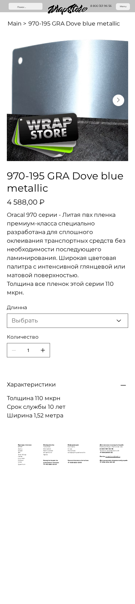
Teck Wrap (22, 455)
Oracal (20, 451)
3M (19, 452)
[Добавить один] (43, 350)
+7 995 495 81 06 (106, 452)
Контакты (71, 447)
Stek (20, 462)
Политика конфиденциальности (76, 451)
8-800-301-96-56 (106, 449)
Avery (20, 449)
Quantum (21, 464)
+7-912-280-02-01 (50, 464)
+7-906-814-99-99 (107, 462)
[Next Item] (118, 100)
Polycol (20, 460)
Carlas (20, 456)
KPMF (20, 447)
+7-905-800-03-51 (75, 462)
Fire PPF (21, 458)
